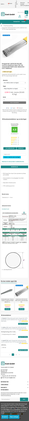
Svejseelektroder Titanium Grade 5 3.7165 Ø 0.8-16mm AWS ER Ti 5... (7, 300)
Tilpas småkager (14, 416)
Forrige (9, 354)
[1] (11, 137)
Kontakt (22, 4)
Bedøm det (21, 148)
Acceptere (5, 416)
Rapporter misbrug (23, 323)
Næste (19, 354)
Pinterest (20, 108)
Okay (24, 399)
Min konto (22, 2)
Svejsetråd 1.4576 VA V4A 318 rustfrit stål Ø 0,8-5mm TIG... (21, 300)
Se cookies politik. (9, 413)
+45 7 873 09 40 (16, 4)
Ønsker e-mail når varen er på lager (12, 157)
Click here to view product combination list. (13, 161)
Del (8, 108)
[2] (12, 137)
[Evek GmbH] (8, 14)
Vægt (4, 86)
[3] (13, 137)
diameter (5, 80)
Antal (4, 97)
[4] (15, 137)
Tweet (13, 108)
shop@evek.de (12, 377)
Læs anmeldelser (9, 148)
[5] (16, 137)
